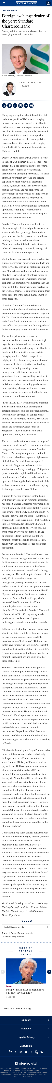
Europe (9, 986)
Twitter (15, 1052)
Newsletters (26, 1052)
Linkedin (21, 1052)
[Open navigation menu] (2, 3)
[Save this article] (20, 105)
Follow (26, 921)
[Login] (48, 3)
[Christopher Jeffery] (9, 89)
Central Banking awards (13, 937)
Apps (36, 1052)
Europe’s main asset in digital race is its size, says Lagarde (25, 991)
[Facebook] (9, 105)
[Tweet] (4, 105)
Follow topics (10, 1052)
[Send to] (26, 105)
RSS (41, 1052)
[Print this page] (31, 105)
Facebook (31, 1052)
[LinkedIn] (15, 105)
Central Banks (9, 11)
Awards (29, 933)
